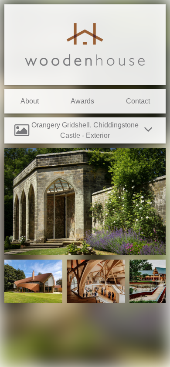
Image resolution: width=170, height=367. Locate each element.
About (29, 101)
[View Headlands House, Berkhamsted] (33, 300)
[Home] (85, 44)
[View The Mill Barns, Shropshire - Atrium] (96, 300)
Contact (138, 101)
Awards (82, 101)
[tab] (85, 130)
